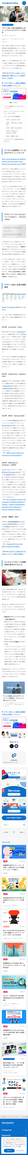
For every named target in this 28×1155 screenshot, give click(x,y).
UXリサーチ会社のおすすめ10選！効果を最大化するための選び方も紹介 (14, 998)
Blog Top (4, 1116)
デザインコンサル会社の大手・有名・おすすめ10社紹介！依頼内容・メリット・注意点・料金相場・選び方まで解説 (13, 1101)
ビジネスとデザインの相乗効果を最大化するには (14, 140)
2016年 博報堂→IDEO (12, 136)
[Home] (8, 1123)
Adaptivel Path (7, 388)
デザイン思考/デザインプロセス (17, 39)
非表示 (15, 102)
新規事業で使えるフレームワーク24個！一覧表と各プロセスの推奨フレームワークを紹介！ (13, 867)
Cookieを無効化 (20, 1150)
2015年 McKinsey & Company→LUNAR (11, 132)
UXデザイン (5, 41)
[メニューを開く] (24, 3)
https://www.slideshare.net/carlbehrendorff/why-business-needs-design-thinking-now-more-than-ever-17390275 (14, 161)
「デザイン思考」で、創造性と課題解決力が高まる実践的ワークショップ (14, 84)
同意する (9, 1150)
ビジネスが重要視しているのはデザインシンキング (14, 107)
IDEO (7, 526)
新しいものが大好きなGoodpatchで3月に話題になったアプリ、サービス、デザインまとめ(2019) (14, 933)
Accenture (20, 331)
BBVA (14, 420)
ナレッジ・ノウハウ (7, 24)
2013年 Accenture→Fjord (13, 119)
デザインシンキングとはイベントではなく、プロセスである (14, 112)
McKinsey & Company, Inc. (10, 472)
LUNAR (8, 474)
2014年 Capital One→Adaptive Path (14, 123)
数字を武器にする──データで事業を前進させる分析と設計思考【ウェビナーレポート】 (13, 1065)
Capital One (6, 386)
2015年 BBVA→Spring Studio (14, 128)
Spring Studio (6, 425)
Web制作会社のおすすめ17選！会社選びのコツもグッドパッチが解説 (13, 900)
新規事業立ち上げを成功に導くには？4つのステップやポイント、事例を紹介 (14, 965)
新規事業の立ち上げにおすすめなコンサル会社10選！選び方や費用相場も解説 (13, 1032)
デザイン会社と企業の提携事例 (12, 116)
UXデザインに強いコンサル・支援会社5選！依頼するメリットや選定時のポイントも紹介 (14, 75)
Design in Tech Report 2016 (10, 307)
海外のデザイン (5, 39)
